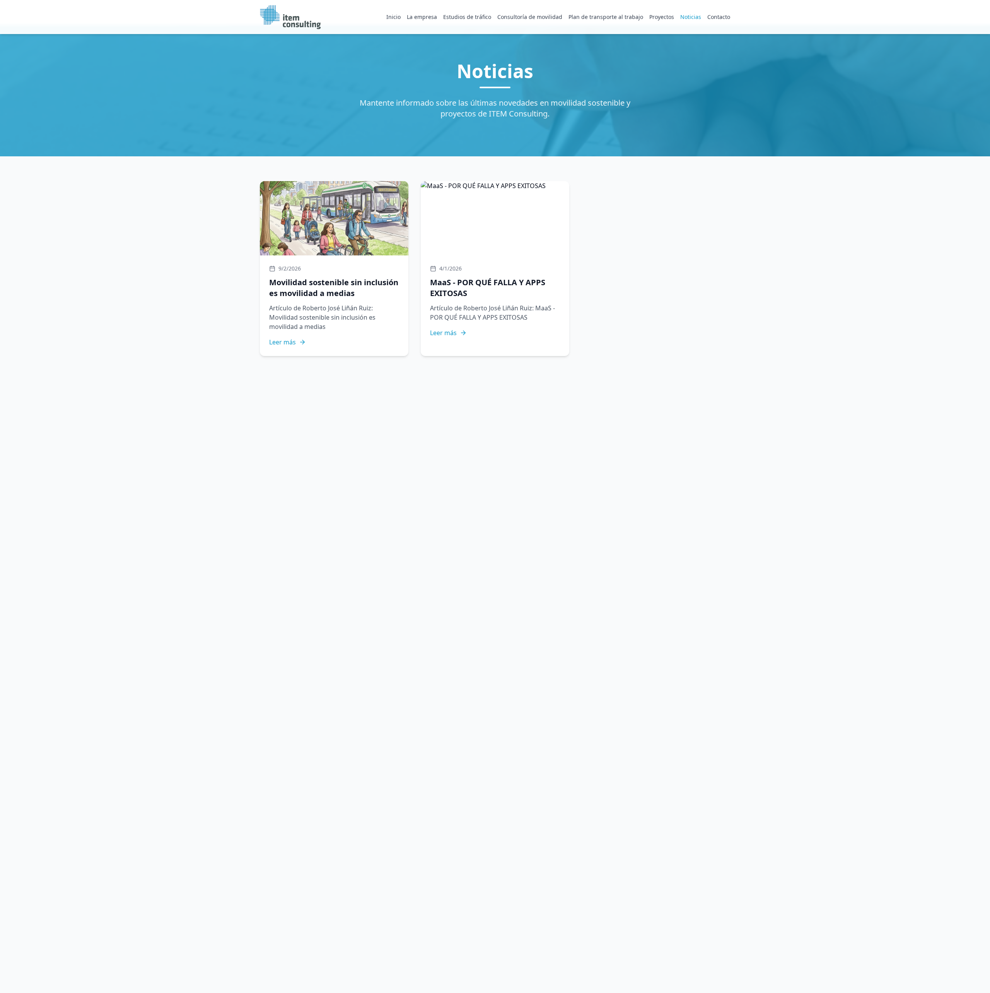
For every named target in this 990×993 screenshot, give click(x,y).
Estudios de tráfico (467, 17)
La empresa (422, 17)
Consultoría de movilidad (529, 17)
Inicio (393, 17)
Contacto (718, 17)
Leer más (282, 342)
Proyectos (661, 17)
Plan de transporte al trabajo (605, 17)
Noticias (690, 17)
